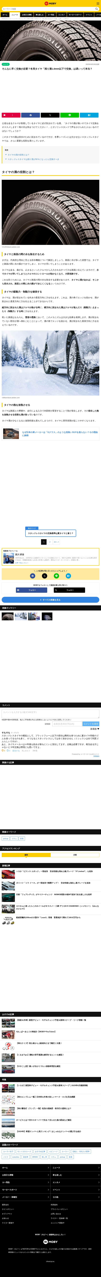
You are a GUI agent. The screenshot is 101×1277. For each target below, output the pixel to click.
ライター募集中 (8, 1223)
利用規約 (96, 756)
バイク (5, 1157)
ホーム (5, 15)
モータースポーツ (75, 15)
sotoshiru (15, 1157)
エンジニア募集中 (57, 1223)
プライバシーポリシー (59, 1209)
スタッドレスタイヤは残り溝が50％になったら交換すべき (33, 159)
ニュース (15, 15)
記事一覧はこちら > (21, 563)
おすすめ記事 (40, 1151)
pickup (5, 839)
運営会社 (5, 1205)
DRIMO (35, 1157)
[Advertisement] (50, 91)
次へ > (56, 542)
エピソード (53, 1151)
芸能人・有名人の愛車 (81, 1151)
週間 (26, 855)
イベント (89, 15)
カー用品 (51, 15)
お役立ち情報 (27, 15)
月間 (75, 855)
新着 (22, 839)
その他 (55, 1197)
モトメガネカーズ (24, 1151)
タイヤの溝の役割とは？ (18, 155)
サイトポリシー (8, 1209)
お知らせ (5, 1218)
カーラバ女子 (8, 1151)
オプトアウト (7, 1214)
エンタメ (61, 15)
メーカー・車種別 (9, 1197)
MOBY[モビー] (6, 18)
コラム (14, 839)
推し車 (44, 1157)
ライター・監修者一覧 (59, 1218)
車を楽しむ (40, 15)
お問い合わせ (56, 1214)
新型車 (25, 1157)
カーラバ (65, 1151)
